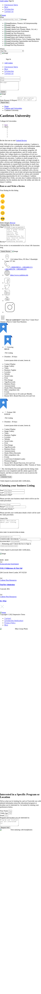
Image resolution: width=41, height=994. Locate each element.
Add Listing (4, 1)
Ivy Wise (3, 601)
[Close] (1, 96)
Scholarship (9, 9)
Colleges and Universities (13, 108)
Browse (12, 223)
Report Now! (5, 102)
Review (3, 242)
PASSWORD (5, 541)
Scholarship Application (13, 620)
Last (2, 493)
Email (2, 815)
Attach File (4, 518)
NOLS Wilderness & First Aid (11, 568)
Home (6, 106)
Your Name (4, 811)
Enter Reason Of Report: (8, 100)
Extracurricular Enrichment (9, 564)
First (2, 490)
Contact (7, 618)
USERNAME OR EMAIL (10, 539)
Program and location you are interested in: (15, 818)
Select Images (5, 223)
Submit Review (21, 140)
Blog (6, 7)
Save (6, 125)
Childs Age (4, 813)
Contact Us (8, 11)
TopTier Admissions (7, 585)
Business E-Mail (19, 498)
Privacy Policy (9, 623)
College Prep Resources (8, 580)
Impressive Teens (11, 5)
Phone (2, 507)
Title (2, 227)
